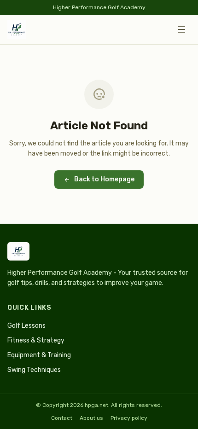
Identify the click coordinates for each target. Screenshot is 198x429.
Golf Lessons (26, 326)
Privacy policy (129, 418)
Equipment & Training (39, 355)
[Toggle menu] (181, 29)
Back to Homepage (104, 179)
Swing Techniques (34, 370)
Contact (61, 418)
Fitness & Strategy (35, 340)
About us (91, 418)
